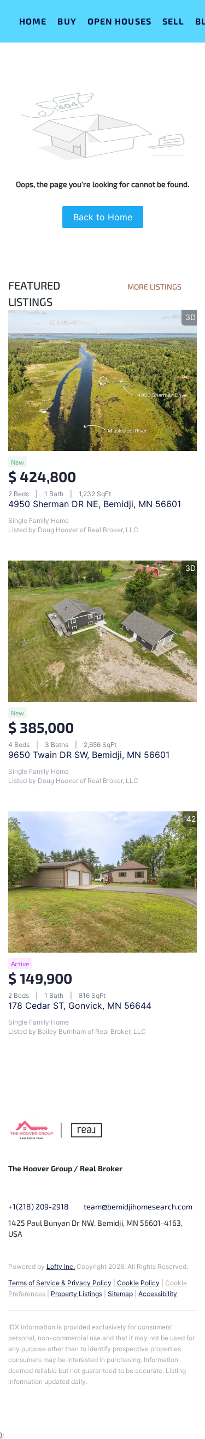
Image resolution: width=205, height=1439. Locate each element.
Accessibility (157, 1294)
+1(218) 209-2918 (38, 1206)
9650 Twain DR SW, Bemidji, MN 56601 (88, 754)
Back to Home (102, 217)
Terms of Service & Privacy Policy (60, 1283)
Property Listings (76, 1294)
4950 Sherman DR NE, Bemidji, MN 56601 (94, 503)
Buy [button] (66, 21)
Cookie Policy (138, 1283)
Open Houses (119, 21)
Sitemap (120, 1294)
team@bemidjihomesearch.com (138, 1206)
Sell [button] (173, 21)
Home (32, 21)
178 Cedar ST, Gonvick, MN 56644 (79, 1005)
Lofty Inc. (60, 1266)
